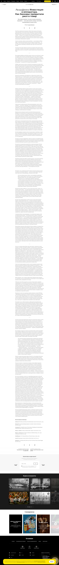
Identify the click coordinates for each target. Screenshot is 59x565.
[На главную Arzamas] (1, 1)
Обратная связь (45, 541)
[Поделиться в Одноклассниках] (29, 28)
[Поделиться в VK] (24, 28)
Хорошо (51, 561)
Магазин (21, 1)
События (25, 1)
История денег (29, 4)
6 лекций (12, 503)
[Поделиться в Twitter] (34, 28)
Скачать (47, 1)
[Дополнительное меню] (29, 1)
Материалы (13, 1)
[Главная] (29, 538)
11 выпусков (54, 503)
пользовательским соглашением (39, 560)
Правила (40, 541)
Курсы (5, 1)
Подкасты (8, 1)
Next (55, 491)
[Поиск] (58, 1)
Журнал (17, 1)
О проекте (13, 541)
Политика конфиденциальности (32, 541)
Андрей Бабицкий (31, 24)
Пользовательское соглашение (20, 541)
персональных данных (46, 556)
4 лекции (33, 503)
